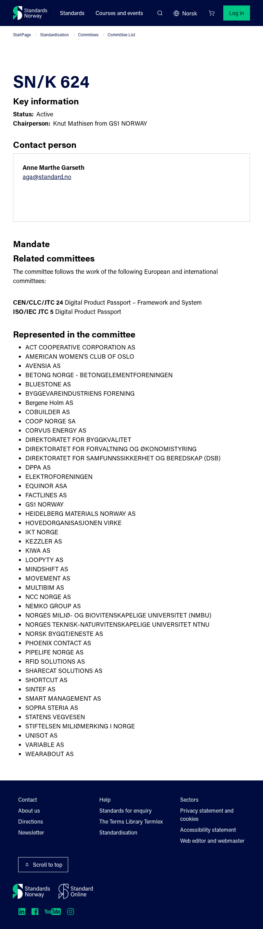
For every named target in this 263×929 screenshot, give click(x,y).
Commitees (88, 34)
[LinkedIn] (22, 911)
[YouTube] (52, 911)
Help (105, 799)
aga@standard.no (47, 177)
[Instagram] (70, 911)
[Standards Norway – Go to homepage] (30, 13)
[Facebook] (35, 911)
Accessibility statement (208, 829)
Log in (236, 12)
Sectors (189, 799)
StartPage (22, 34)
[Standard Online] (76, 891)
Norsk (189, 13)
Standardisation (54, 34)
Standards (72, 12)
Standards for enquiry (125, 810)
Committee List (121, 34)
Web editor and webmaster (212, 840)
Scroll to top (47, 864)
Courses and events (119, 12)
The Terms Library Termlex (131, 821)
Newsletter (31, 832)
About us (29, 810)
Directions (30, 821)
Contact (27, 799)
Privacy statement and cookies (207, 814)
